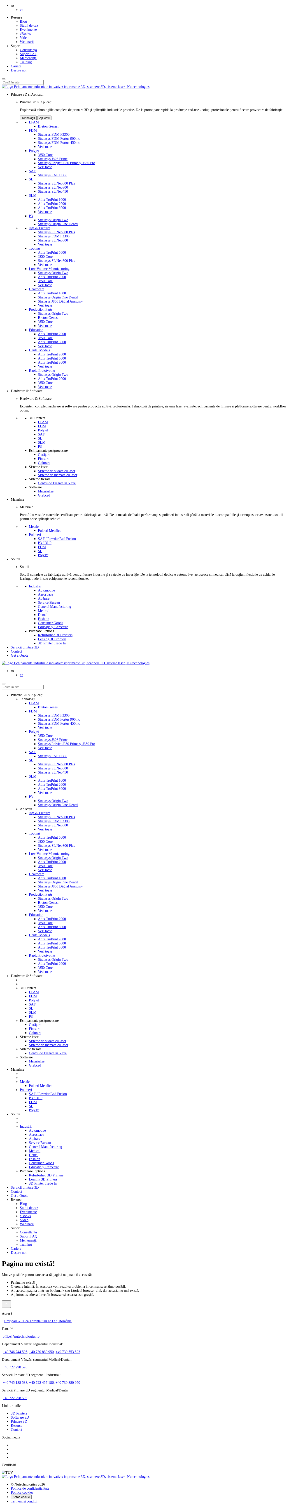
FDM (33, 130)
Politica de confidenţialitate (30, 1488)
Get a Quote (19, 1195)
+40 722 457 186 (41, 1382)
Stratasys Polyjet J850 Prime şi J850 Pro (66, 163)
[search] (3, 683)
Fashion (43, 619)
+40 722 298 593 (15, 1367)
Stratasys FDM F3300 (54, 134)
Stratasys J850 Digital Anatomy (60, 301)
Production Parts (40, 309)
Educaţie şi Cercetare (53, 627)
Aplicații (44, 118)
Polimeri (35, 535)
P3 (31, 216)
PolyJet (43, 555)
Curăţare (44, 455)
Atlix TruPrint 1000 (52, 199)
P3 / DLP (44, 543)
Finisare (43, 459)
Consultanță (28, 50)
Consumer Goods (50, 623)
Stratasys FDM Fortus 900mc (59, 138)
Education (36, 330)
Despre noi (18, 70)
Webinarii (27, 42)
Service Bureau (49, 602)
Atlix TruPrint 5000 (52, 252)
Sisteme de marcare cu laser (57, 475)
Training (26, 62)
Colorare (44, 463)
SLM (32, 195)
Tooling (34, 248)
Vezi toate (45, 147)
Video (24, 38)
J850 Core (45, 155)
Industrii (35, 586)
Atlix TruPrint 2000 (52, 204)
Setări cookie (21, 1497)
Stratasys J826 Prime (53, 159)
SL (31, 179)
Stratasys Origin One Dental (58, 224)
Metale (34, 526)
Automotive (46, 590)
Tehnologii (28, 118)
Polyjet (34, 151)
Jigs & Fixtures (39, 228)
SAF (32, 171)
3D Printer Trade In (52, 643)
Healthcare (36, 289)
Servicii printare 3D (25, 647)
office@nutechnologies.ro (21, 1336)
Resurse (16, 1425)
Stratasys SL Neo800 (53, 187)
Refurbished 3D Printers (55, 635)
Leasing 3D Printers (52, 639)
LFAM (34, 122)
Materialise (46, 491)
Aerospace (45, 594)
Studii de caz (29, 25)
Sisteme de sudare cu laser (56, 471)
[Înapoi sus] (6, 1304)
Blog (23, 21)
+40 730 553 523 (68, 1352)
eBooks (25, 33)
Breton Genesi (48, 126)
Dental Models (39, 350)
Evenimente (28, 29)
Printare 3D (19, 1421)
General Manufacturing (54, 606)
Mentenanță (28, 58)
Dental (42, 615)
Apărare (43, 598)
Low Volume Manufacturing (49, 269)
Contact (16, 651)
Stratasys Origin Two (53, 220)
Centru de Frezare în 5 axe (57, 483)
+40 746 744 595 (15, 1352)
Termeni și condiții (24, 1501)
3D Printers (19, 1413)
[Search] (3, 79)
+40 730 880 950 (41, 1352)
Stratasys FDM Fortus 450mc (59, 142)
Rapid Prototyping (42, 370)
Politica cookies (22, 1492)
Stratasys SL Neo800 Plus (56, 183)
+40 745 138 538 (15, 1382)
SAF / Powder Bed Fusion (57, 539)
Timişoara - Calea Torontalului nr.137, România (38, 1321)
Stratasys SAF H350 (52, 175)
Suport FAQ (28, 54)
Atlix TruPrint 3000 (52, 208)
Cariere (16, 66)
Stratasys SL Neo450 (53, 191)
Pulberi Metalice (49, 530)
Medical (43, 611)
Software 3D (20, 1417)
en (21, 10)
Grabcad (44, 495)
